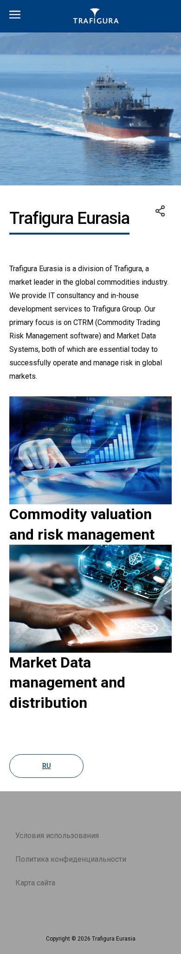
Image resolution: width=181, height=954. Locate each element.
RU (46, 766)
